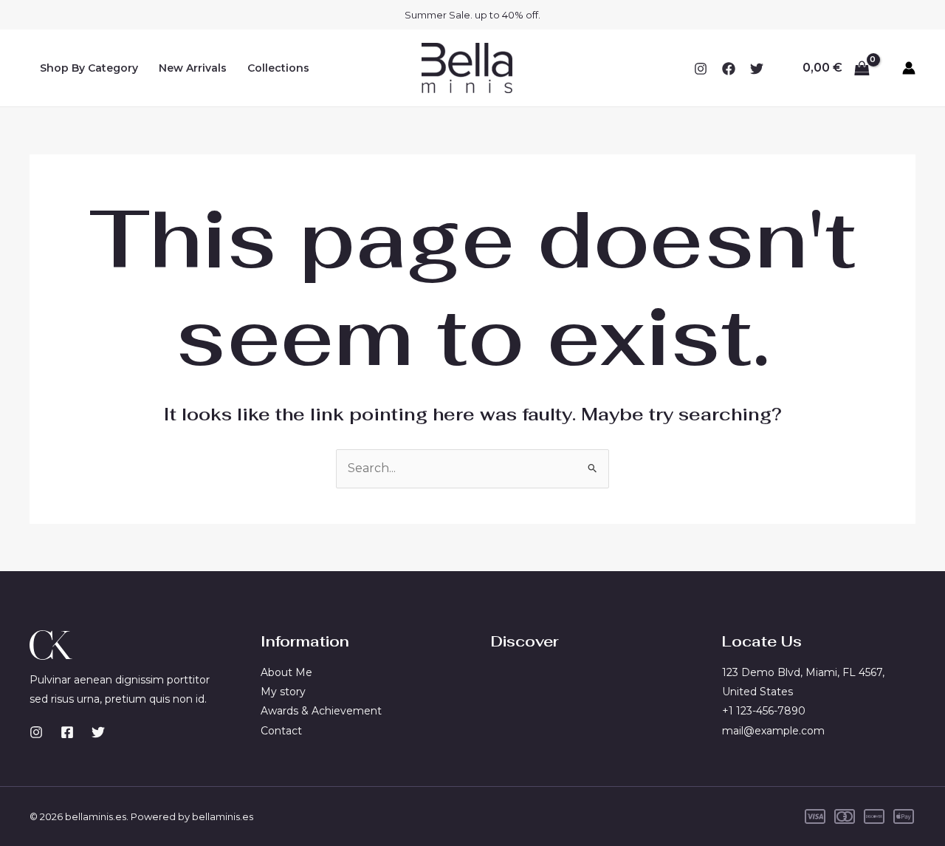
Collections (278, 68)
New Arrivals (193, 68)
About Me (286, 672)
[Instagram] (700, 68)
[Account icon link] (908, 68)
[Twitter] (756, 68)
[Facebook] (728, 68)
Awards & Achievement (321, 710)
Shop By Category (89, 68)
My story (283, 691)
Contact (281, 730)
